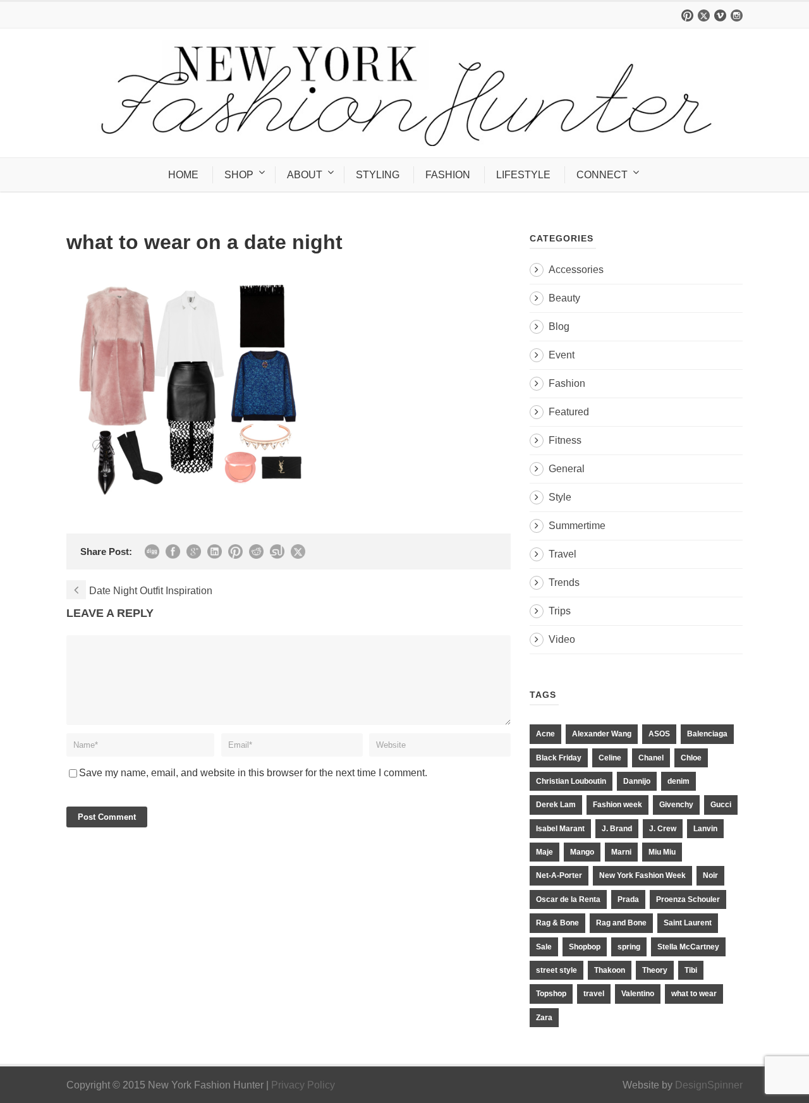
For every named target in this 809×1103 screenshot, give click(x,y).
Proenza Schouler (688, 899)
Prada (628, 899)
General (567, 468)
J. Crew (662, 828)
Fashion (567, 383)
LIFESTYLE (523, 174)
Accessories (576, 269)
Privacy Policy (303, 1085)
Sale (544, 946)
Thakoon (609, 970)
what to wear (694, 993)
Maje (544, 852)
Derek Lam (556, 804)
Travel (562, 554)
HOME (183, 174)
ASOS (659, 733)
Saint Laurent (688, 922)
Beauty (564, 298)
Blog (559, 326)
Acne (545, 733)
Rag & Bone (557, 922)
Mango (582, 852)
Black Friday (558, 757)
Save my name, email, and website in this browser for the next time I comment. (253, 772)
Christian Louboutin (571, 781)
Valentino (637, 993)
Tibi (690, 970)
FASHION (447, 174)
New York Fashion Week (642, 875)
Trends (564, 582)
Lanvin (705, 828)
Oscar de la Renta (568, 899)
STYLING (377, 174)
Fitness (565, 440)
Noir (710, 875)
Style (560, 497)
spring (628, 946)
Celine (610, 757)
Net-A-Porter (559, 875)
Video (562, 639)
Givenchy (676, 804)
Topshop (551, 993)
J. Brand (617, 828)
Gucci (720, 804)
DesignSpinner (709, 1085)
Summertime (577, 525)
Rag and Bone (621, 922)
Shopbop (584, 946)
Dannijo (636, 781)
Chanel (651, 757)
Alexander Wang (601, 733)
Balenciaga (707, 733)
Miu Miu (662, 852)
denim (678, 781)
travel (593, 993)
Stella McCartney (688, 946)
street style (556, 970)
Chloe (691, 757)
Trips (560, 611)
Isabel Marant (560, 828)
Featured (569, 411)
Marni (621, 852)
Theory (654, 970)
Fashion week (617, 804)
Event (562, 355)
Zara (544, 1017)
